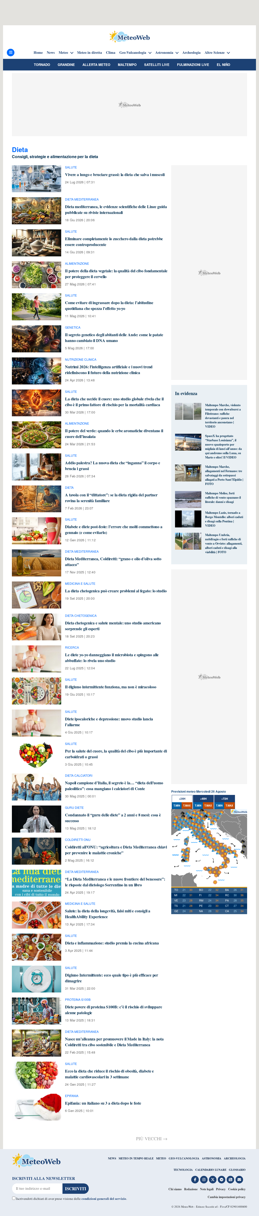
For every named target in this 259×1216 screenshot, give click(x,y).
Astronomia (164, 52)
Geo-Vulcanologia (132, 52)
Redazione (191, 1189)
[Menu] (10, 52)
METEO (161, 1158)
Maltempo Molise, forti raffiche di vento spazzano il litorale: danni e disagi (223, 497)
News (51, 52)
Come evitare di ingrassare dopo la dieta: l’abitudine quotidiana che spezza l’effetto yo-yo (109, 305)
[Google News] (230, 1179)
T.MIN (177, 805)
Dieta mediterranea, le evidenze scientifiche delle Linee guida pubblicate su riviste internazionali (116, 209)
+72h (224, 798)
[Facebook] (195, 1179)
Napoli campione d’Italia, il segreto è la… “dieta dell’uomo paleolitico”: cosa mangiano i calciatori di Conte (114, 785)
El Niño (223, 64)
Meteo (63, 52)
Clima (110, 52)
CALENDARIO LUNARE (210, 1170)
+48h (203, 798)
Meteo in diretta (89, 52)
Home (38, 52)
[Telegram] (221, 1179)
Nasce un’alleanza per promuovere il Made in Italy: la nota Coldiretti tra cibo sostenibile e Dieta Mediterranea (114, 1042)
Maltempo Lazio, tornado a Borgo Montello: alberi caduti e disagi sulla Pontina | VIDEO (224, 519)
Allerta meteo (96, 64)
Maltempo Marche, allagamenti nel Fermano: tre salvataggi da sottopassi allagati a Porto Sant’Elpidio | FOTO (224, 475)
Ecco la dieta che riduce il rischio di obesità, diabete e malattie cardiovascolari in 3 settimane (109, 1074)
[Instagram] (204, 1179)
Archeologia (191, 52)
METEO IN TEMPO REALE (136, 1158)
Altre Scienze (215, 52)
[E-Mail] (239, 1179)
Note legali (206, 1189)
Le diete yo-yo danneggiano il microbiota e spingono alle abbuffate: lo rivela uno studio (112, 657)
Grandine (66, 64)
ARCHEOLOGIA (235, 1158)
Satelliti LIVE (156, 64)
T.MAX (187, 805)
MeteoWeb (187, 1206)
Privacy (221, 1189)
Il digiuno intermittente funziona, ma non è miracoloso (110, 687)
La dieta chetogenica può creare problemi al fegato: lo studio (116, 591)
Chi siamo (175, 1189)
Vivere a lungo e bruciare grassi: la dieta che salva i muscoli (115, 174)
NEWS (112, 1158)
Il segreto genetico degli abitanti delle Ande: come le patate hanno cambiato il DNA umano (114, 337)
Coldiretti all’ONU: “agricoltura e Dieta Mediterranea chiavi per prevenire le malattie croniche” (116, 850)
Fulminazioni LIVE (193, 64)
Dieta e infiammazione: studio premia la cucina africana (112, 943)
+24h (182, 798)
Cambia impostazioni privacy (227, 1197)
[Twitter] (213, 1179)
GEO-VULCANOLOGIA (184, 1158)
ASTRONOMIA (211, 1158)
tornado (42, 64)
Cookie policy (237, 1189)
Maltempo (127, 64)
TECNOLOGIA (183, 1170)
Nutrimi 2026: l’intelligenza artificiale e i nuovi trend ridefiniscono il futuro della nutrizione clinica (109, 369)
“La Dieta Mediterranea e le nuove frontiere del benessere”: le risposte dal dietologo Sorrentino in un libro (115, 882)
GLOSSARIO (237, 1170)
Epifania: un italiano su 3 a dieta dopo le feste (103, 1103)
